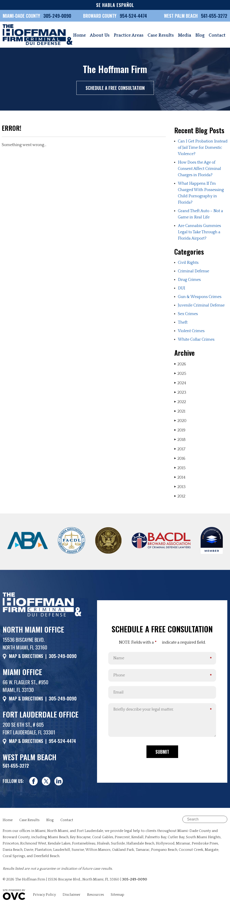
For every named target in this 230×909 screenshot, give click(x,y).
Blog (200, 35)
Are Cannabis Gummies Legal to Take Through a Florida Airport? (199, 232)
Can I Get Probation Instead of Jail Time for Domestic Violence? (203, 147)
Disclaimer (71, 895)
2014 (180, 477)
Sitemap (117, 895)
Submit (162, 751)
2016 (179, 458)
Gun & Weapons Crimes (199, 297)
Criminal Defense (193, 271)
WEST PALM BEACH (181, 15)
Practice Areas (129, 35)
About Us (100, 35)
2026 (180, 364)
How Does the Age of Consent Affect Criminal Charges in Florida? (199, 168)
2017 (179, 449)
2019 (179, 430)
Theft (183, 322)
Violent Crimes (191, 331)
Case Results (161, 35)
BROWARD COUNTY (100, 15)
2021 (179, 411)
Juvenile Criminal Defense (201, 305)
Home (79, 35)
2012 (179, 496)
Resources (95, 895)
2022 (180, 402)
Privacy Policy (44, 895)
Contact (217, 35)
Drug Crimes (189, 280)
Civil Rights (188, 262)
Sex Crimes (188, 314)
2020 (180, 421)
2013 (180, 487)
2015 (180, 468)
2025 (180, 373)
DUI (181, 288)
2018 (180, 440)
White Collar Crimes (196, 339)
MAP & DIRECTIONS (26, 656)
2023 (180, 392)
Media (184, 35)
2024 (180, 383)
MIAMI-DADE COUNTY (21, 15)
